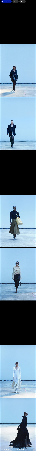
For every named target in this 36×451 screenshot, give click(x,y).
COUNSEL (6, 1)
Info (15, 1)
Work (22, 1)
